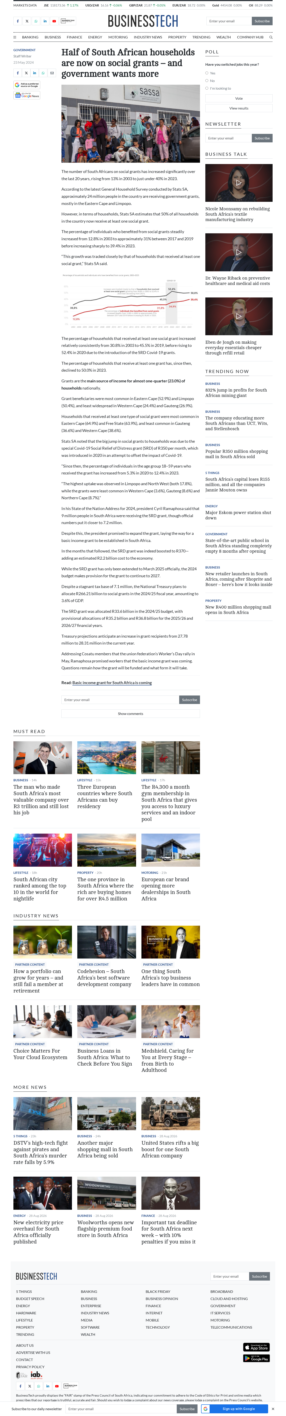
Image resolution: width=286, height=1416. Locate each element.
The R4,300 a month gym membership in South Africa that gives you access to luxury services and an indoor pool (169, 803)
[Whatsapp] (36, 21)
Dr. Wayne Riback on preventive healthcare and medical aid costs (237, 281)
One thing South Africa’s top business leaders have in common (170, 977)
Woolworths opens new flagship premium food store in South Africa (105, 1229)
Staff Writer (22, 56)
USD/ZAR (92, 5)
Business (53, 37)
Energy (95, 37)
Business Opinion (162, 1298)
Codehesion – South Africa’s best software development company (104, 977)
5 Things (20, 1136)
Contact (24, 1359)
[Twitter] (27, 21)
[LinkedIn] (45, 21)
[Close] (273, 1409)
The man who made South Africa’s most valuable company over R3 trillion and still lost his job (41, 800)
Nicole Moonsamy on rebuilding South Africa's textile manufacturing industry (237, 214)
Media (87, 1320)
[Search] (271, 37)
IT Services (220, 1313)
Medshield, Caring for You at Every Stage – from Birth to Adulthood (167, 1060)
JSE (46, 5)
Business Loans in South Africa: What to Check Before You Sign (104, 1057)
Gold (215, 5)
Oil (251, 5)
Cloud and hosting (229, 1298)
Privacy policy (30, 1367)
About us (25, 1345)
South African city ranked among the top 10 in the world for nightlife (39, 889)
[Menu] (14, 37)
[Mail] (52, 73)
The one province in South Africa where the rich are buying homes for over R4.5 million (105, 889)
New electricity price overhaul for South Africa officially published (38, 1232)
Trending (201, 37)
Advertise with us (33, 1352)
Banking (30, 37)
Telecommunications (231, 1327)
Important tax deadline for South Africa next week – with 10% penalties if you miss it (169, 1232)
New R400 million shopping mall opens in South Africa (238, 610)
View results (238, 108)
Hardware (26, 1313)
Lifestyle (84, 780)
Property (177, 37)
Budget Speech (30, 1298)
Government (24, 50)
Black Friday (158, 1291)
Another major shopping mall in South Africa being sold (105, 1149)
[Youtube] (54, 21)
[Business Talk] (67, 21)
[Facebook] (17, 21)
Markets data (25, 5)
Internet (154, 1313)
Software (90, 1327)
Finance (74, 37)
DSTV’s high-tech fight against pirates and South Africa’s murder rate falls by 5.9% (40, 1152)
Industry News (148, 37)
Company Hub (250, 37)
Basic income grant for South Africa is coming (112, 682)
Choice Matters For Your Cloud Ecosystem (40, 1054)
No (212, 80)
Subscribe (262, 21)
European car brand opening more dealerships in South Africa (166, 889)
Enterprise (91, 1306)
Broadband (221, 1291)
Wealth (224, 37)
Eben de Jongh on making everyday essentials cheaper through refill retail (233, 348)
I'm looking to (220, 88)
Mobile (152, 1320)
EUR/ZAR (179, 5)
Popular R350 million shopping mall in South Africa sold (236, 454)
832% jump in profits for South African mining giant (236, 393)
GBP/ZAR (136, 5)
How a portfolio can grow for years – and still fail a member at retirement (38, 981)
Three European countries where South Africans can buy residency (104, 796)
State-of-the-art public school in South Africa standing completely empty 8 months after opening (238, 546)
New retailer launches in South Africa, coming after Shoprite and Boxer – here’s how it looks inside (239, 579)
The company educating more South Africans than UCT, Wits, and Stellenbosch (236, 423)
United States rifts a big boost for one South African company (170, 1149)
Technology (158, 1327)
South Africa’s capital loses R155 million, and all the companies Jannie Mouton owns (237, 485)
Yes (212, 73)
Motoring (118, 37)
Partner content (30, 964)
